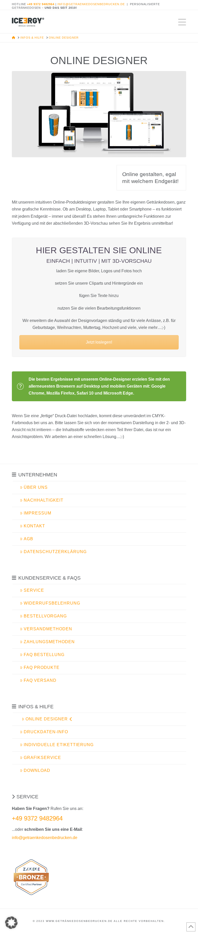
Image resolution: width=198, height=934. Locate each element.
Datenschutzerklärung (55, 551)
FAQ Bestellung (44, 654)
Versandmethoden (48, 629)
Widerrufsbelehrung (52, 603)
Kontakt (34, 526)
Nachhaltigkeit (43, 500)
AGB (28, 539)
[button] (182, 22)
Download (37, 770)
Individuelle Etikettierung (59, 745)
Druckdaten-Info (46, 732)
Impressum (37, 513)
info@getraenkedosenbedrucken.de (91, 4)
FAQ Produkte (42, 667)
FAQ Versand (40, 680)
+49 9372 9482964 (37, 818)
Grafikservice (42, 757)
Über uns (36, 487)
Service (34, 590)
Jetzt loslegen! (99, 342)
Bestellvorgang (45, 616)
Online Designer (47, 719)
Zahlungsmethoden (49, 642)
